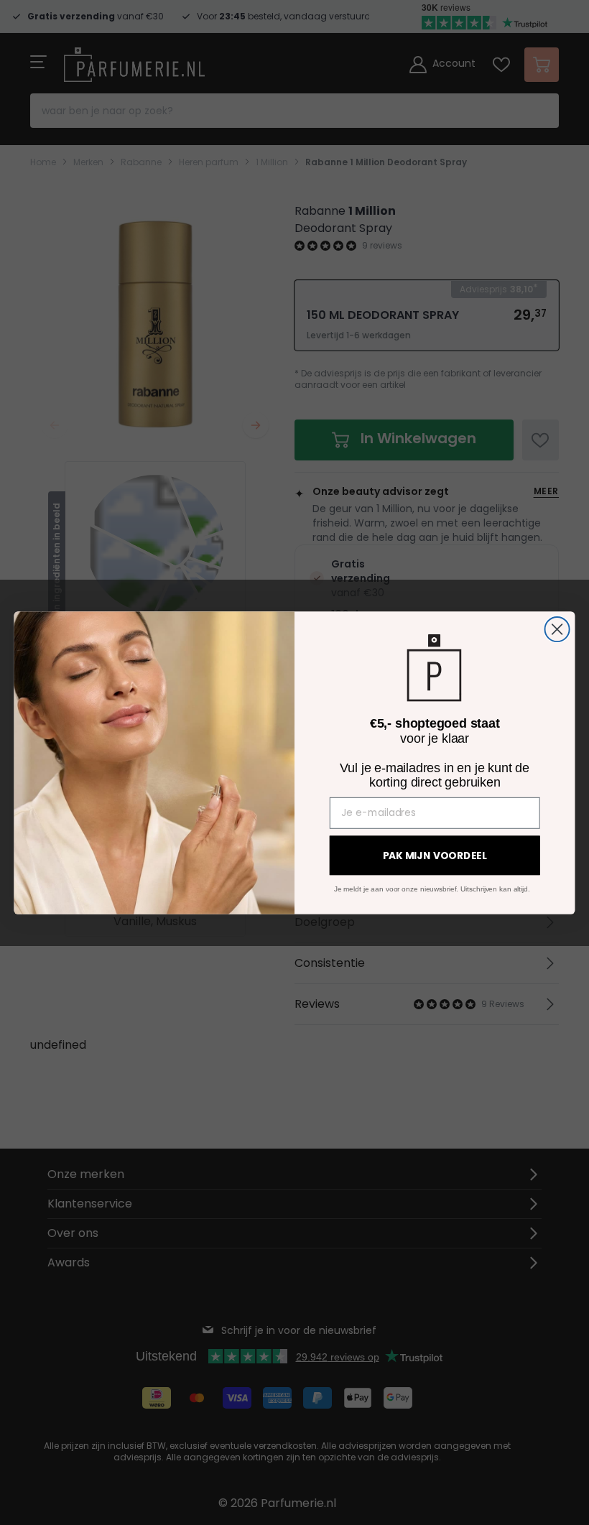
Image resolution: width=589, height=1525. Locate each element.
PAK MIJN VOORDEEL (435, 855)
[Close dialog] (557, 628)
